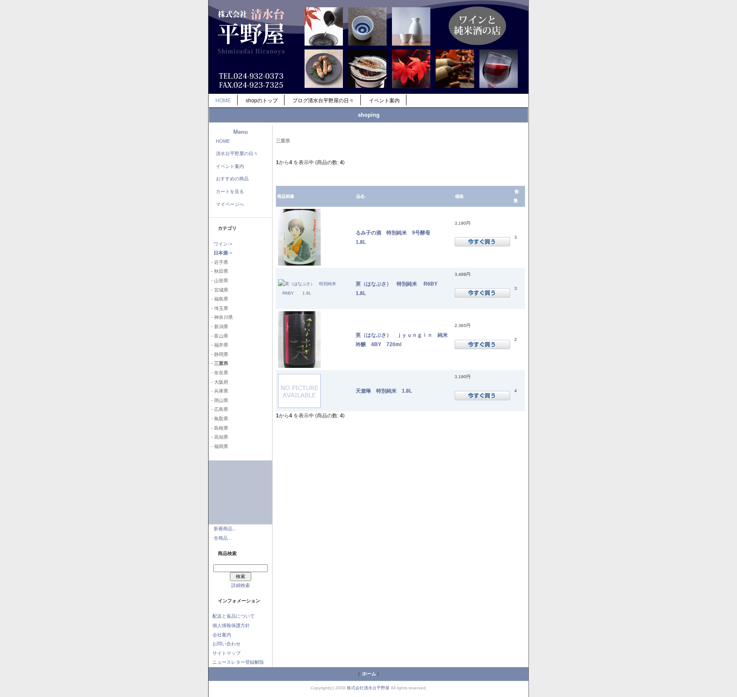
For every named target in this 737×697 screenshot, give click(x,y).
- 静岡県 (218, 354)
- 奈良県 (218, 372)
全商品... (223, 538)
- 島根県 (218, 428)
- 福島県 (218, 298)
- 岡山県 (218, 400)
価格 (459, 196)
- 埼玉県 (218, 308)
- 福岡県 (218, 446)
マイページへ (230, 204)
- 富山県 (218, 335)
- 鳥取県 (218, 418)
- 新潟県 (218, 326)
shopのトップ (262, 101)
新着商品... (225, 528)
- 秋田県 (218, 271)
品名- (361, 196)
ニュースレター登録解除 (238, 662)
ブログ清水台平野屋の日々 (323, 101)
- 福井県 (218, 344)
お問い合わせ (226, 643)
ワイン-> (223, 243)
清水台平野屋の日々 (237, 153)
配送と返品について (233, 616)
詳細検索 (240, 585)
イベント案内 (384, 101)
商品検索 (227, 553)
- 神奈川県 (221, 317)
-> (223, 252)
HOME (223, 101)
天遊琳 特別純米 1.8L (384, 390)
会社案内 (221, 634)
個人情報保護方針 (231, 625)
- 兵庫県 (218, 390)
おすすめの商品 (232, 178)
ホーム (369, 673)
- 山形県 (218, 280)
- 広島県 (218, 409)
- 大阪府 (218, 382)
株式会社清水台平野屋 (368, 687)
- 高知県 (218, 437)
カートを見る (230, 191)
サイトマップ (226, 653)
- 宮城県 (218, 289)
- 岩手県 (218, 262)
